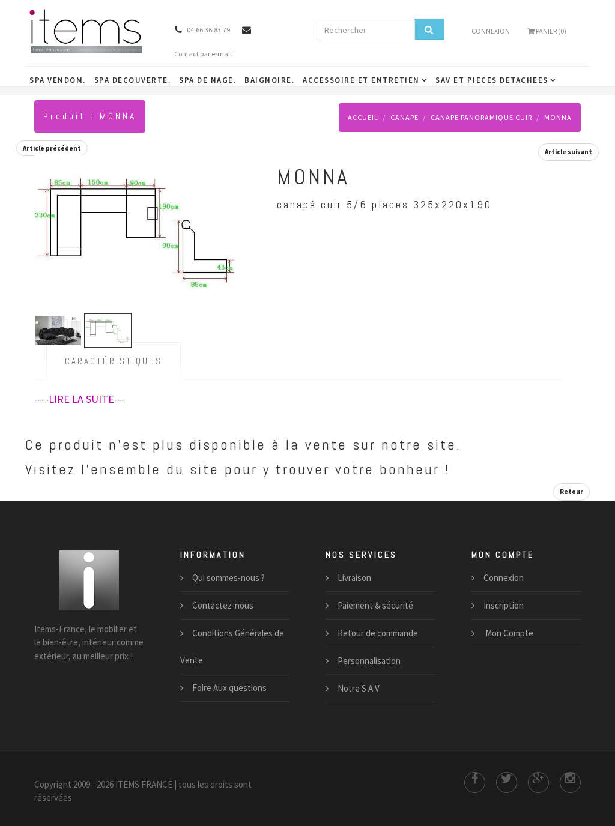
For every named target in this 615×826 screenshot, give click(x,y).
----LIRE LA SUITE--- (79, 399)
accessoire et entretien (361, 80)
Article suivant (568, 152)
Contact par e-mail (203, 53)
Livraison (354, 577)
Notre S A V (359, 688)
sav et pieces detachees (491, 80)
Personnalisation (369, 660)
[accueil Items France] (89, 30)
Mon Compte (508, 633)
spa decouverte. (132, 80)
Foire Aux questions (229, 687)
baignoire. (269, 80)
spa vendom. (57, 80)
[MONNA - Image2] (137, 228)
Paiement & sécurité (375, 605)
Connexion (490, 30)
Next (229, 217)
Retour (571, 491)
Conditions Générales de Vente (232, 646)
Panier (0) (550, 30)
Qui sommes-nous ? (228, 577)
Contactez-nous (222, 605)
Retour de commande (378, 633)
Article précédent (52, 148)
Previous (46, 217)
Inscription (503, 605)
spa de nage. (207, 80)
